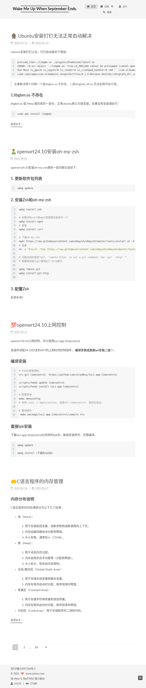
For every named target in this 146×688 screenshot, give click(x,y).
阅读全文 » (16, 124)
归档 (108, 7)
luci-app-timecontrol (67, 341)
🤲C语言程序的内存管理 (37, 481)
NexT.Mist (28, 679)
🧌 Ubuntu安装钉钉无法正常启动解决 (51, 36)
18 (36, 647)
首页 (93, 7)
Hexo (17, 679)
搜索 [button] (109, 12)
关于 (125, 7)
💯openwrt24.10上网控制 (38, 325)
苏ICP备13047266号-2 (23, 669)
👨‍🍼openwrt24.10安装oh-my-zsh (45, 151)
